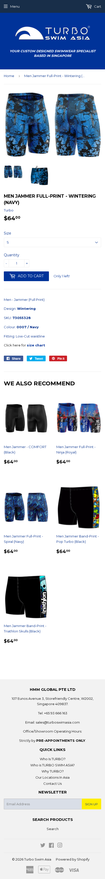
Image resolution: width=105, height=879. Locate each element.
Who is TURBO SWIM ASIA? (52, 765)
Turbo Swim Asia (37, 859)
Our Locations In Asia (52, 777)
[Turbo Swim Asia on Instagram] (59, 846)
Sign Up (91, 804)
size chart (36, 345)
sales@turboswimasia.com (58, 722)
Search (53, 829)
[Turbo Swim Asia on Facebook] (51, 846)
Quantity (11, 255)
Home (9, 76)
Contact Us (52, 783)
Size (7, 233)
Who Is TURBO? (52, 759)
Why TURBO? (53, 771)
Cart (97, 6)
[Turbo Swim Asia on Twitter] (42, 846)
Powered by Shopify (72, 859)
